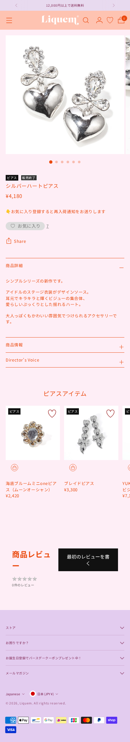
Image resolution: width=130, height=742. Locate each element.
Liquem (26, 703)
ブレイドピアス (79, 483)
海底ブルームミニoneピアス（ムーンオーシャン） (31, 486)
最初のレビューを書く (88, 559)
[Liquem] (60, 20)
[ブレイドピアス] (91, 433)
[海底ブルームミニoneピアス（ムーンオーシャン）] (33, 433)
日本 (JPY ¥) (45, 693)
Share (20, 241)
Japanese (13, 693)
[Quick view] (14, 467)
